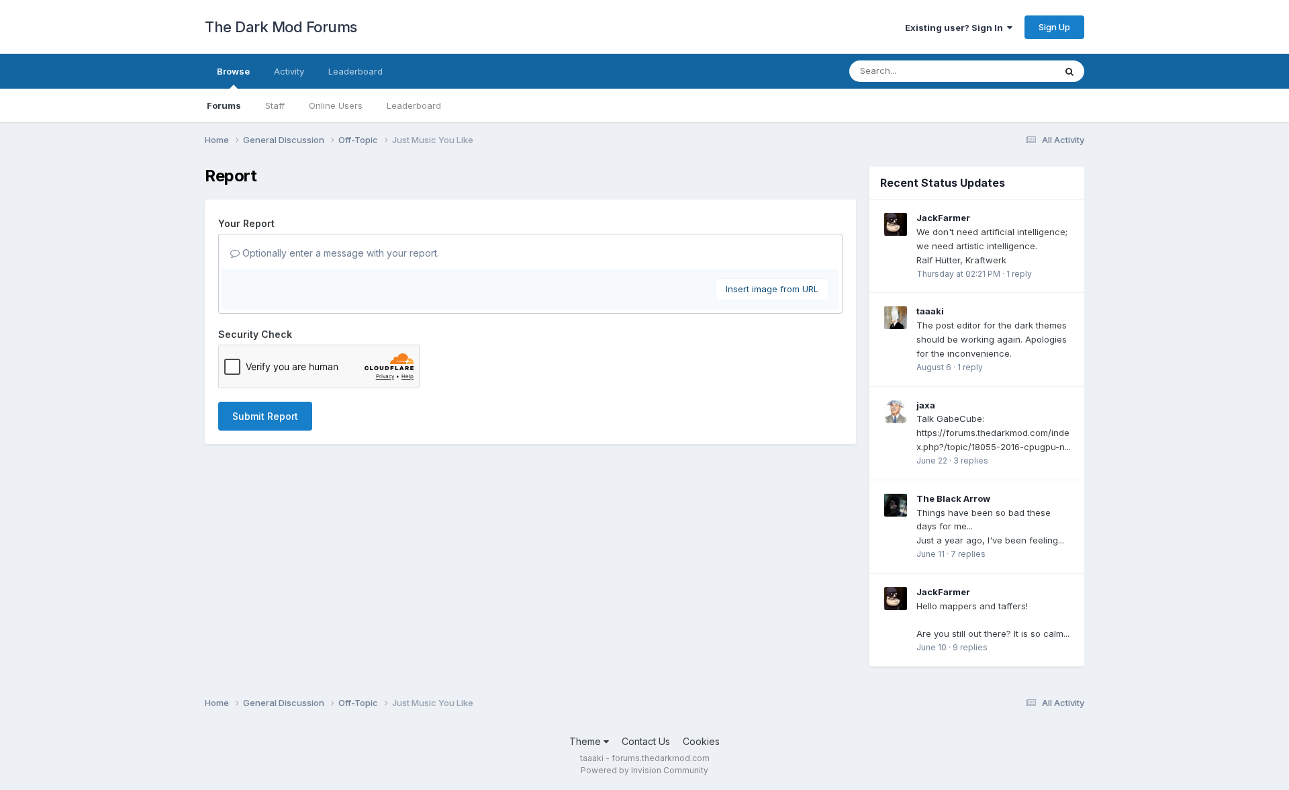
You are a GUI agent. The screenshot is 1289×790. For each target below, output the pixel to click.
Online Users (336, 105)
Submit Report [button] (265, 416)
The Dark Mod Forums (281, 27)
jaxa (925, 405)
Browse (233, 71)
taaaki (930, 311)
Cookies (701, 741)
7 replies (968, 554)
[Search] (1069, 71)
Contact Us (646, 741)
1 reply (1019, 274)
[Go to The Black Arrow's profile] (895, 505)
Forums (224, 105)
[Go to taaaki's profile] (895, 317)
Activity (289, 71)
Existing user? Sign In (956, 27)
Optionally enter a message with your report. (339, 253)
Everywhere (1013, 71)
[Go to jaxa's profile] (895, 411)
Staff (275, 105)
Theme (586, 741)
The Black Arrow (953, 498)
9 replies (970, 647)
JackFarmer (943, 217)
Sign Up (1054, 26)
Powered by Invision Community (644, 770)
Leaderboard (414, 105)
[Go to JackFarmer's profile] (895, 224)
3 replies (970, 460)
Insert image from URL (772, 288)
